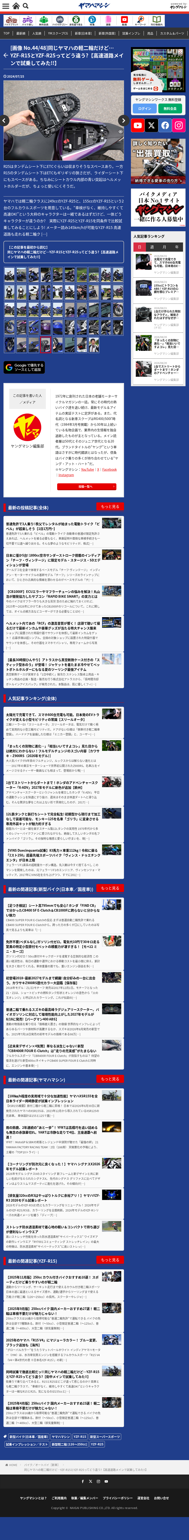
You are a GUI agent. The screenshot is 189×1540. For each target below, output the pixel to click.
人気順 (36, 33)
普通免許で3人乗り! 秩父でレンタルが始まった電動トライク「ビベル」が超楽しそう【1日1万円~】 (53, 526)
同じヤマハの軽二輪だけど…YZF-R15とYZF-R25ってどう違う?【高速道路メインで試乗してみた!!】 (86, 1470)
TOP (6, 33)
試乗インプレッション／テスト (27, 1444)
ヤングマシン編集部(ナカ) (166, 326)
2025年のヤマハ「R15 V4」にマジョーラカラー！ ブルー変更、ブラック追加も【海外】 (52, 1342)
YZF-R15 (80, 1436)
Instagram (66, 475)
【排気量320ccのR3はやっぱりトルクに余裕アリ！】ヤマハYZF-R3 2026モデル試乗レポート (53, 1197)
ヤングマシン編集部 (166, 272)
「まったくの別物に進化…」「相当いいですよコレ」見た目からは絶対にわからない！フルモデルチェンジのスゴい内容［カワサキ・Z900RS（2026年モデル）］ (53, 751)
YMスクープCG (58, 33)
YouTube (87, 469)
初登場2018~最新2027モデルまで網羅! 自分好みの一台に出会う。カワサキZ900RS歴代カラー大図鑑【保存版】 (50, 980)
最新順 (20, 33)
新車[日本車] (83, 33)
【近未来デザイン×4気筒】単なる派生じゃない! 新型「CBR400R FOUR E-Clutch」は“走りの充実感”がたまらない (51, 1048)
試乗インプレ (131, 33)
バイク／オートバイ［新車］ (42, 1465)
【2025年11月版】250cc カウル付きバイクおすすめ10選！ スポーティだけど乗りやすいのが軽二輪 (52, 1279)
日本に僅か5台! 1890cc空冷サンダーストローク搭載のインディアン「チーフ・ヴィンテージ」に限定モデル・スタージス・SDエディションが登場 (53, 560)
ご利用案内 (59, 1498)
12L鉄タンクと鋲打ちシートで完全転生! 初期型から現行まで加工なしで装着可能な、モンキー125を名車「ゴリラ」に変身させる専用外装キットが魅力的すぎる (53, 819)
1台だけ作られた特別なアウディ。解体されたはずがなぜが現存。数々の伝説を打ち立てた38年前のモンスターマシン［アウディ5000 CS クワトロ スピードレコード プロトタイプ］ (167, 315)
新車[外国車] (107, 33)
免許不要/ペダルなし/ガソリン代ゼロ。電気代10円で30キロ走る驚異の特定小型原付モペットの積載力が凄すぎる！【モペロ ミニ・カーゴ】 (53, 946)
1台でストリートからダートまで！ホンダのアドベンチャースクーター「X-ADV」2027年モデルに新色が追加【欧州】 (52, 785)
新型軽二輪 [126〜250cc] (69, 1444)
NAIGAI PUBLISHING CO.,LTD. (91, 1508)
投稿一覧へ (85, 486)
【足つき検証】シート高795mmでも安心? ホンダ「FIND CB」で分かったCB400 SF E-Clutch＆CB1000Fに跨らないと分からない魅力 (53, 910)
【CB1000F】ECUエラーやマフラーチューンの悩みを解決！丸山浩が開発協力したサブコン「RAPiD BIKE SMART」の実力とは (53, 594)
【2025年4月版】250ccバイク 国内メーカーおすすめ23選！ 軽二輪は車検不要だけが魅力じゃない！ (53, 1405)
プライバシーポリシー (118, 1498)
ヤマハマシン (61, 1436)
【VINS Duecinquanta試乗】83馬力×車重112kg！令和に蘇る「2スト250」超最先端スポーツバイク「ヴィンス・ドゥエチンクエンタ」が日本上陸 (53, 855)
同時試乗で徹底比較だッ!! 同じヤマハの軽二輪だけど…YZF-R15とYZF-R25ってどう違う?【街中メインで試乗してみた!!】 (52, 1374)
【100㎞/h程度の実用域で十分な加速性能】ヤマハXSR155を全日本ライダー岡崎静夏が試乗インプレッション (52, 1098)
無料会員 (170, 108)
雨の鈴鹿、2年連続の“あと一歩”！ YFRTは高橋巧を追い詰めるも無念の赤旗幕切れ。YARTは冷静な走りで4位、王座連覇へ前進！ (52, 1132)
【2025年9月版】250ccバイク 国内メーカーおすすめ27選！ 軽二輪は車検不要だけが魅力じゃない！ (53, 1311)
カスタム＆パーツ (172, 33)
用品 (150, 33)
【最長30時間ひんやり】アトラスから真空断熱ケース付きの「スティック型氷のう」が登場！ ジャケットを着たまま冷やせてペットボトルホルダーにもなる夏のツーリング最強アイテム (53, 664)
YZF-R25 (97, 1444)
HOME (13, 1465)
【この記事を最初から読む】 (62, 252)
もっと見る (110, 506)
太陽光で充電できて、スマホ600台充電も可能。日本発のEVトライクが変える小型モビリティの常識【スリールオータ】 (52, 717)
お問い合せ (161, 1498)
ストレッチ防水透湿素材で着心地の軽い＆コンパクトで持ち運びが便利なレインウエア (53, 1229)
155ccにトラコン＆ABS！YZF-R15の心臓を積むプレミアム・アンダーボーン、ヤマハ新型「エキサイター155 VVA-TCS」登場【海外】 (166, 289)
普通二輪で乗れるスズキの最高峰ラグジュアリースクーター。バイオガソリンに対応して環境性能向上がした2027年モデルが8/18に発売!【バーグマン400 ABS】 (52, 1014)
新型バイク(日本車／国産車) (29, 1436)
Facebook (109, 469)
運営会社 (143, 1498)
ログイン (144, 108)
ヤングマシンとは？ (33, 1498)
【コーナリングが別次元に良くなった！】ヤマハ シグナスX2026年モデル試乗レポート (53, 1166)
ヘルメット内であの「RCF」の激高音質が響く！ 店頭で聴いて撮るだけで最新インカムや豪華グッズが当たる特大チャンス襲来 (53, 625)
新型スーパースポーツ (105, 1436)
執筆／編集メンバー (84, 1498)
